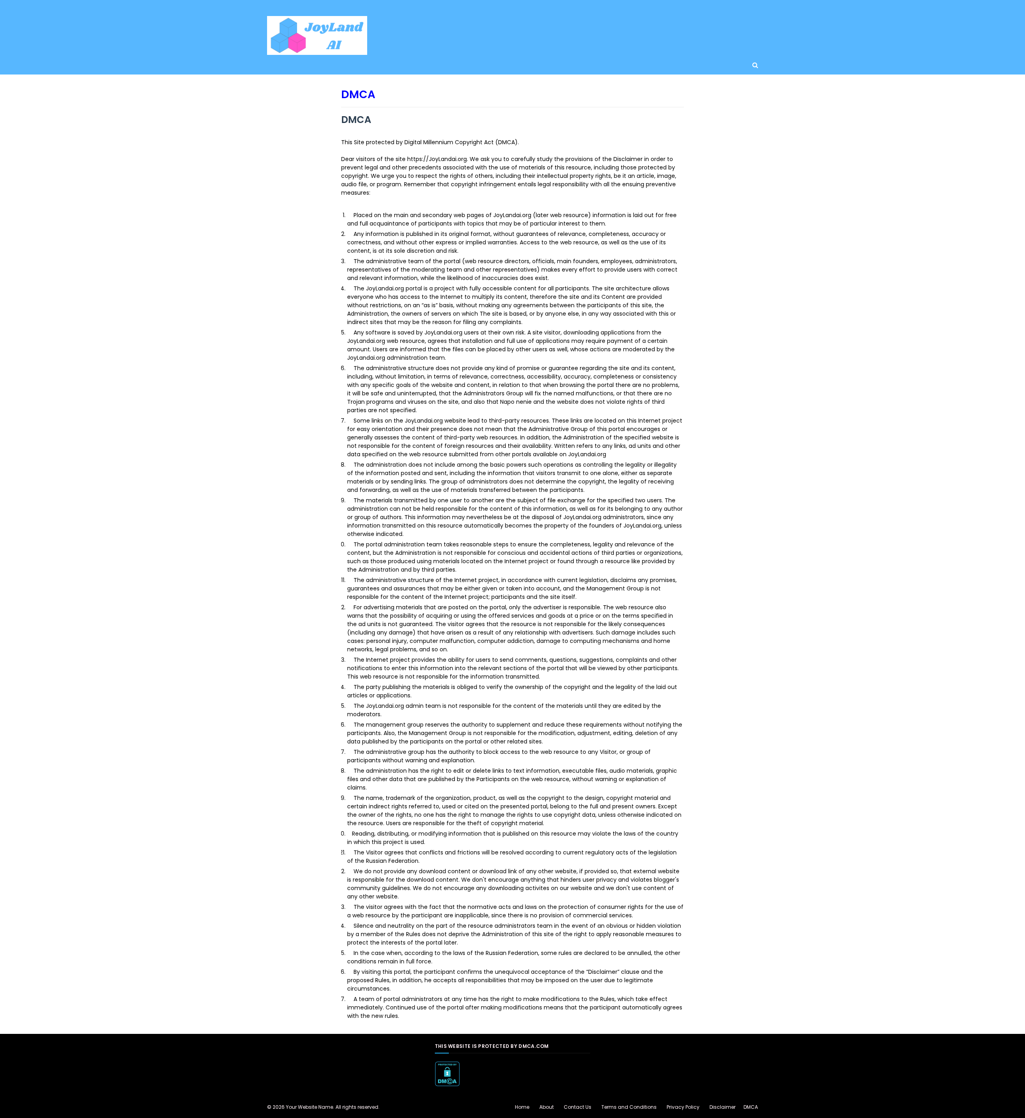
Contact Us (577, 1107)
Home (522, 1107)
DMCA (751, 1107)
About (546, 1107)
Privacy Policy (683, 1107)
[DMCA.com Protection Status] (447, 1084)
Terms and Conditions (629, 1107)
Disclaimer (722, 1107)
